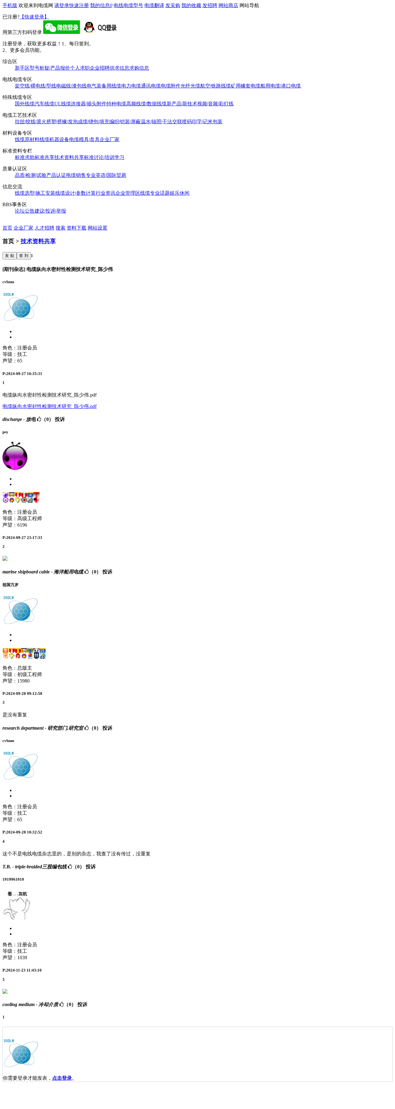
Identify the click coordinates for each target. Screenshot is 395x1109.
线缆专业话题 (155, 193)
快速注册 (79, 5)
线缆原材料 (27, 139)
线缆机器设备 (54, 139)
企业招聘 (100, 68)
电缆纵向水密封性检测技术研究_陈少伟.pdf (49, 406)
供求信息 (119, 68)
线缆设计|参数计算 (75, 193)
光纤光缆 (190, 85)
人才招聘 (44, 227)
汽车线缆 (44, 103)
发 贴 (9, 255)
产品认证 (56, 175)
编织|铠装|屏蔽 (125, 121)
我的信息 (101, 5)
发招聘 (209, 5)
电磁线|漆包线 (71, 85)
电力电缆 (131, 85)
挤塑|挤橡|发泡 (62, 121)
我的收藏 (191, 5)
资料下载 (76, 227)
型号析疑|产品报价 (50, 68)
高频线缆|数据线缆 (146, 103)
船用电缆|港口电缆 (280, 85)
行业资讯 (105, 193)
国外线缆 (25, 103)
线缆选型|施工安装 (35, 193)
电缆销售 (76, 175)
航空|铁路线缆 (215, 85)
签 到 (23, 255)
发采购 (172, 5)
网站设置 (97, 227)
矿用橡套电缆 (245, 85)
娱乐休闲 (179, 193)
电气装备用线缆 (104, 85)
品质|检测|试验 (30, 175)
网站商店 (228, 5)
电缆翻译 (154, 5)
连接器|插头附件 (88, 103)
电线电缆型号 (128, 5)
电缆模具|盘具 (84, 139)
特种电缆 (116, 103)
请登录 (61, 5)
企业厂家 (109, 139)
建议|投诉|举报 (50, 211)
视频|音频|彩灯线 (215, 103)
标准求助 (25, 157)
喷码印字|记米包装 (202, 121)
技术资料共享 (69, 157)
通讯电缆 (151, 85)
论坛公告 (25, 211)
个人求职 (80, 68)
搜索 (60, 227)
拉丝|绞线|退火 (30, 121)
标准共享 (44, 157)
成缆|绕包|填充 (93, 121)
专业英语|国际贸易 (106, 175)
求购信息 (139, 68)
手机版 (9, 5)
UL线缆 (62, 103)
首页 (7, 227)
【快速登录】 (34, 16)
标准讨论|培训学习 (104, 157)
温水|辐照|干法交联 (161, 121)
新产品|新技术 (182, 103)
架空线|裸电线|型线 (35, 85)
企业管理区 (127, 193)
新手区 (22, 68)
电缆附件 (171, 85)
